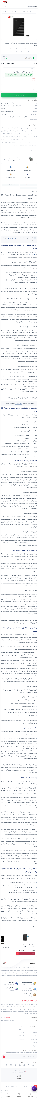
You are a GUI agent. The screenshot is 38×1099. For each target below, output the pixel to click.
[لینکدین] (28, 1065)
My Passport (32, 255)
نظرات (28, 188)
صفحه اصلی (34, 1029)
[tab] (28, 185)
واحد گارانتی (34, 1039)
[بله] (20, 1065)
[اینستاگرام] (24, 1065)
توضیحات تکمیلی (10, 185)
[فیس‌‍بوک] (11, 1065)
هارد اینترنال (21, 1029)
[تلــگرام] (33, 1065)
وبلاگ (35, 1036)
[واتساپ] (15, 1065)
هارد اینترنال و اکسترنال (28, 11)
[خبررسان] (6, 1065)
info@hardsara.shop (9, 1021)
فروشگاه (35, 1032)
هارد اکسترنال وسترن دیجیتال (7, 11)
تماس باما (35, 1046)
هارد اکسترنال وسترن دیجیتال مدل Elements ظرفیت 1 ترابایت (27, 946)
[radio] (19, 75)
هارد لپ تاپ (21, 1039)
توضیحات (28, 185)
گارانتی (31, 69)
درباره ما (35, 1042)
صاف (33, 80)
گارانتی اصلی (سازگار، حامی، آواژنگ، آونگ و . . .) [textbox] (21, 72)
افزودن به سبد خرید (20, 95)
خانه (36, 11)
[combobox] (19, 72)
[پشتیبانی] (34, 1088)
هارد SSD (22, 1032)
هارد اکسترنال (18, 11)
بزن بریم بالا (6, 1090)
